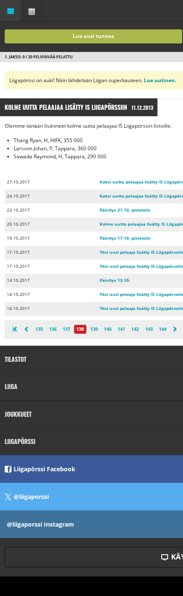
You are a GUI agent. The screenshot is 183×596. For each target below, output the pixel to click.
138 (80, 329)
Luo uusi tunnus (93, 36)
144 (162, 329)
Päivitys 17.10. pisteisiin (125, 238)
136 (53, 329)
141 (121, 329)
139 (94, 329)
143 (149, 329)
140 (108, 329)
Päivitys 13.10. (115, 280)
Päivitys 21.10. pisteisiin (125, 210)
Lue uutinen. (159, 80)
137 (66, 329)
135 (39, 329)
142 (135, 329)
